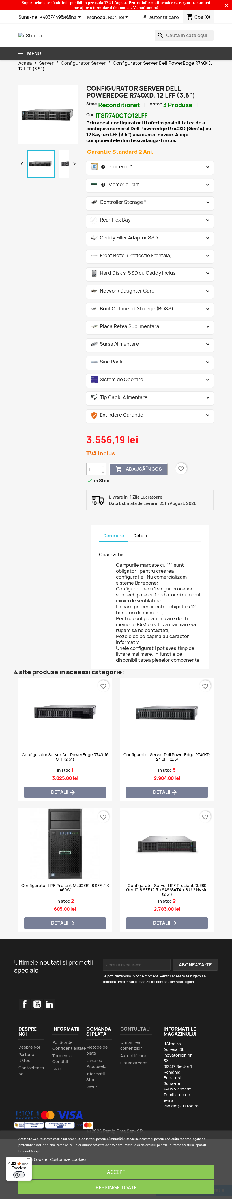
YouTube (37, 1004)
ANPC (57, 1069)
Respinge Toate (116, 1187)
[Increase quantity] (103, 466)
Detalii (63, 792)
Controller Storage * (118, 202)
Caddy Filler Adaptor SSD (124, 237)
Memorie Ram (115, 184)
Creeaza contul (135, 1063)
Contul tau (135, 1029)
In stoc (155, 104)
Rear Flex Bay (110, 220)
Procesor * (112, 166)
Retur (91, 1087)
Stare (91, 104)
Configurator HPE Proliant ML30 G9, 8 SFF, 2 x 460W (65, 887)
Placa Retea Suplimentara (125, 326)
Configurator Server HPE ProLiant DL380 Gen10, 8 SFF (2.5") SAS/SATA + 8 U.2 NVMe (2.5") (167, 889)
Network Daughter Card (123, 290)
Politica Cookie (32, 1159)
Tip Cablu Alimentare (119, 397)
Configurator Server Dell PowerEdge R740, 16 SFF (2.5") (65, 756)
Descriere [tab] (113, 536)
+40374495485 (56, 17)
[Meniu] (28, 1160)
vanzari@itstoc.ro (181, 1106)
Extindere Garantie (117, 415)
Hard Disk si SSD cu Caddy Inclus (133, 273)
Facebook (24, 1004)
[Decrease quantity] (103, 472)
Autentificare (133, 1055)
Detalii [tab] (140, 536)
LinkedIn (49, 1004)
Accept (116, 1171)
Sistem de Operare (117, 379)
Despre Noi (29, 1047)
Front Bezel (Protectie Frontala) (131, 255)
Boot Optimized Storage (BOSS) (132, 308)
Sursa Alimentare (115, 344)
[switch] (19, 1174)
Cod (90, 114)
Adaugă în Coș (138, 469)
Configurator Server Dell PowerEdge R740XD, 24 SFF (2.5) (166, 756)
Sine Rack (106, 361)
